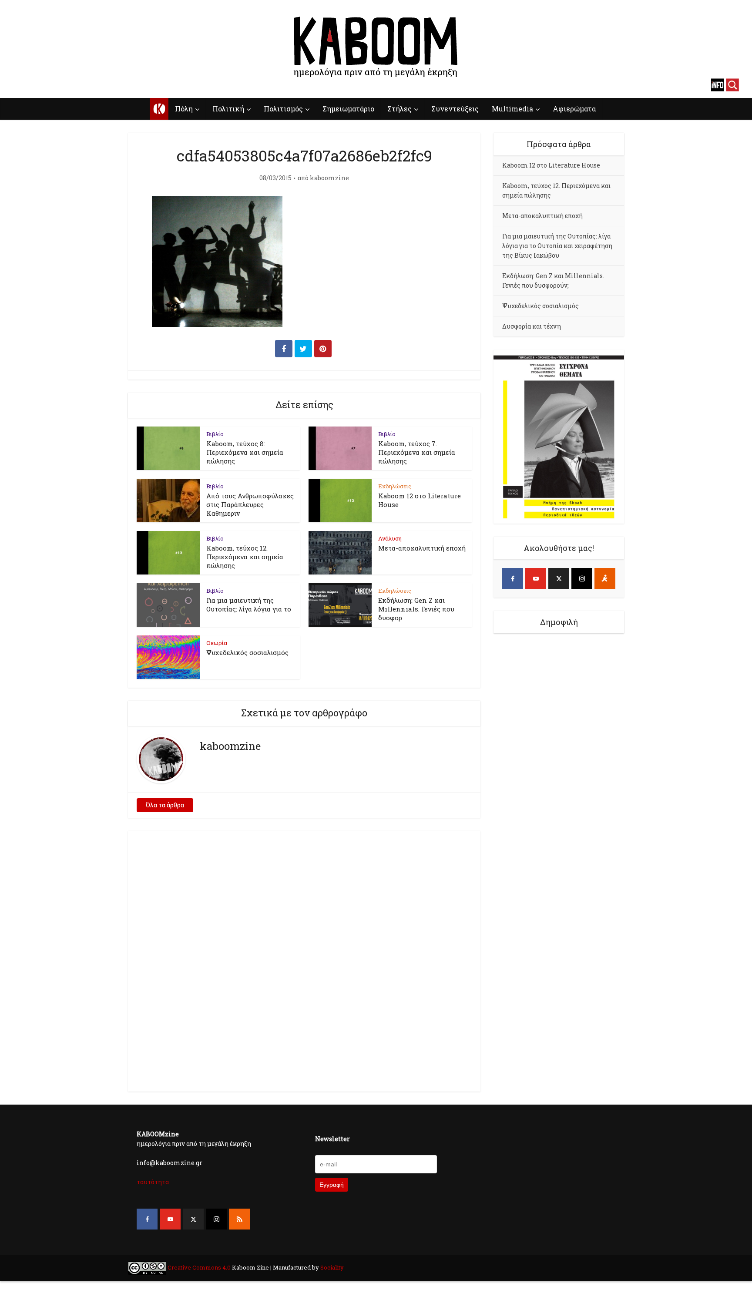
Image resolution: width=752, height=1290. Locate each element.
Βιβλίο (215, 434)
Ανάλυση (390, 538)
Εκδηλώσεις (394, 486)
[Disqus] (304, 959)
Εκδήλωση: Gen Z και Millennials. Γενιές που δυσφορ (416, 609)
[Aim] (604, 578)
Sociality (331, 1267)
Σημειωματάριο (348, 108)
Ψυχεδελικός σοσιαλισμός (247, 652)
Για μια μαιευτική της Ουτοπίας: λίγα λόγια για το (248, 604)
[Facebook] (512, 578)
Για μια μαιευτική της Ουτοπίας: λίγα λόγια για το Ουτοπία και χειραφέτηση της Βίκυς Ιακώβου (557, 245)
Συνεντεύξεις (455, 108)
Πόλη (184, 108)
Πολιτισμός (283, 108)
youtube (34, 84)
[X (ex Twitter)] (558, 578)
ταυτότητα (153, 1182)
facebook (19, 84)
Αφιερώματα (574, 108)
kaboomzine (329, 178)
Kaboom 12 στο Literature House (551, 165)
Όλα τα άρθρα (165, 805)
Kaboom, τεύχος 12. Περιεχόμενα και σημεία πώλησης (244, 557)
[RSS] (239, 1219)
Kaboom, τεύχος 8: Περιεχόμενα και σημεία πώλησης (244, 452)
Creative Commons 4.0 (199, 1267)
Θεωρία (216, 643)
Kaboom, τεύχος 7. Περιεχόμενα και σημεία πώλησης (416, 452)
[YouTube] (535, 578)
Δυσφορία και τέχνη (531, 326)
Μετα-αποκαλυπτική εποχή (422, 548)
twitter (50, 84)
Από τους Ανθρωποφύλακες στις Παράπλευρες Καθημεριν (250, 504)
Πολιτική (228, 108)
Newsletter (332, 1139)
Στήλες (399, 108)
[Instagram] (581, 578)
